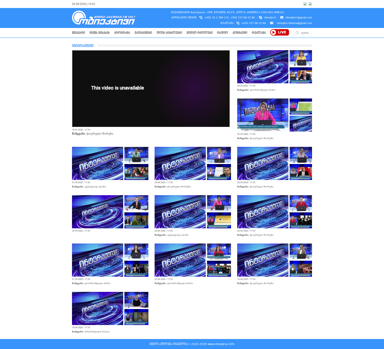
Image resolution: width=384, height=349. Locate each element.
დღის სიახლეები (169, 33)
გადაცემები (143, 33)
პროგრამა (122, 33)
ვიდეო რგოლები (200, 33)
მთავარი (78, 33)
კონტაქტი (240, 33)
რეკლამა (259, 33)
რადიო (222, 33)
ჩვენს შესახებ (100, 33)
